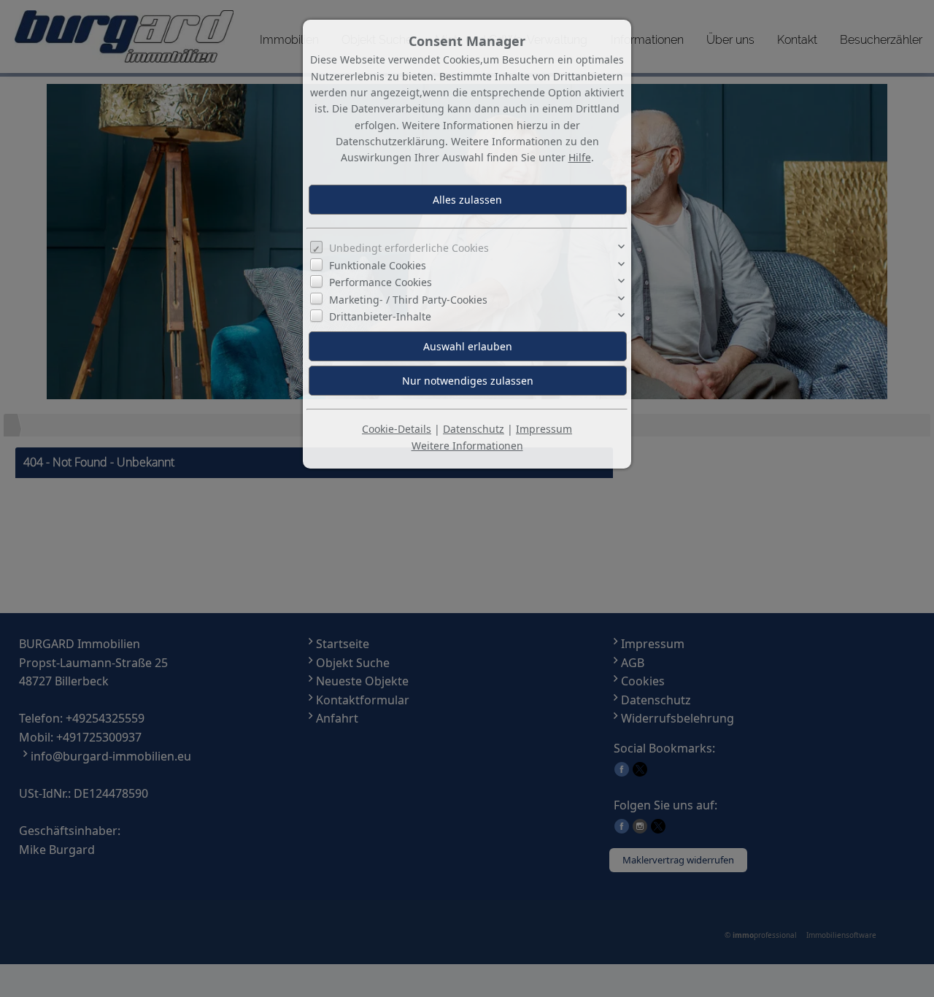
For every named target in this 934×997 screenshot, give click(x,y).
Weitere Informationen (467, 446)
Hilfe (579, 157)
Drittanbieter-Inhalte (380, 316)
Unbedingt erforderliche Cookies (409, 248)
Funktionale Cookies (377, 265)
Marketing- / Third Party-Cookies (408, 300)
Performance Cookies (380, 282)
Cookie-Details (396, 429)
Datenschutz (473, 429)
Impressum (544, 429)
